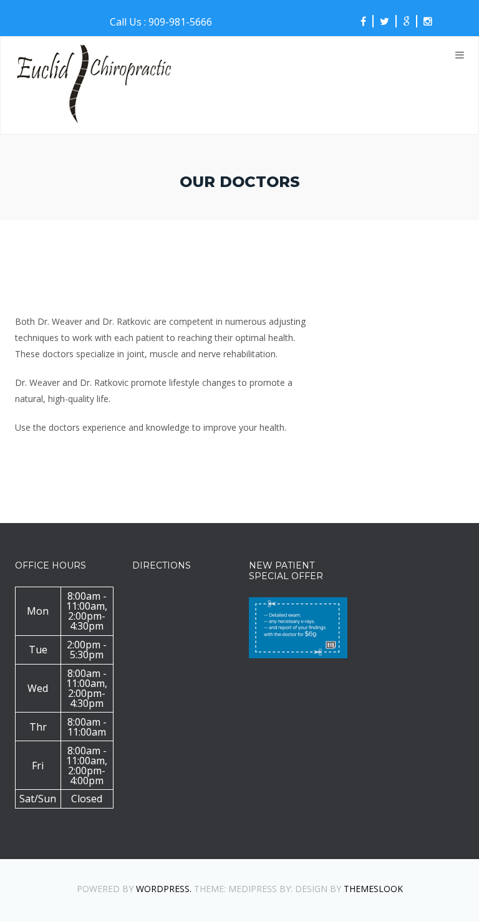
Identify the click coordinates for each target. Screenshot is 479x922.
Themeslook (373, 889)
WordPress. (163, 889)
